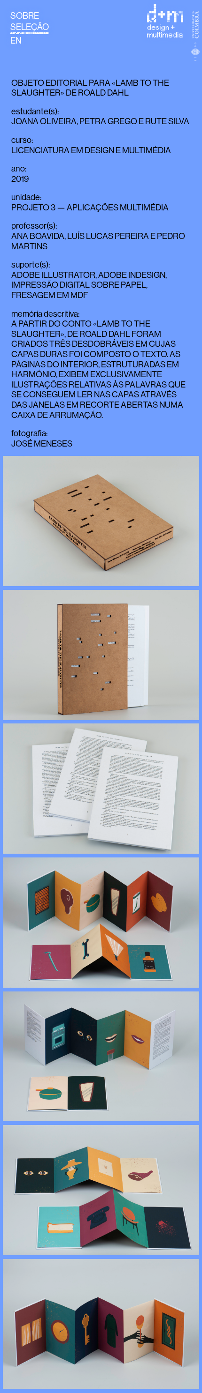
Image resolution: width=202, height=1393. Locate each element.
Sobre (24, 16)
